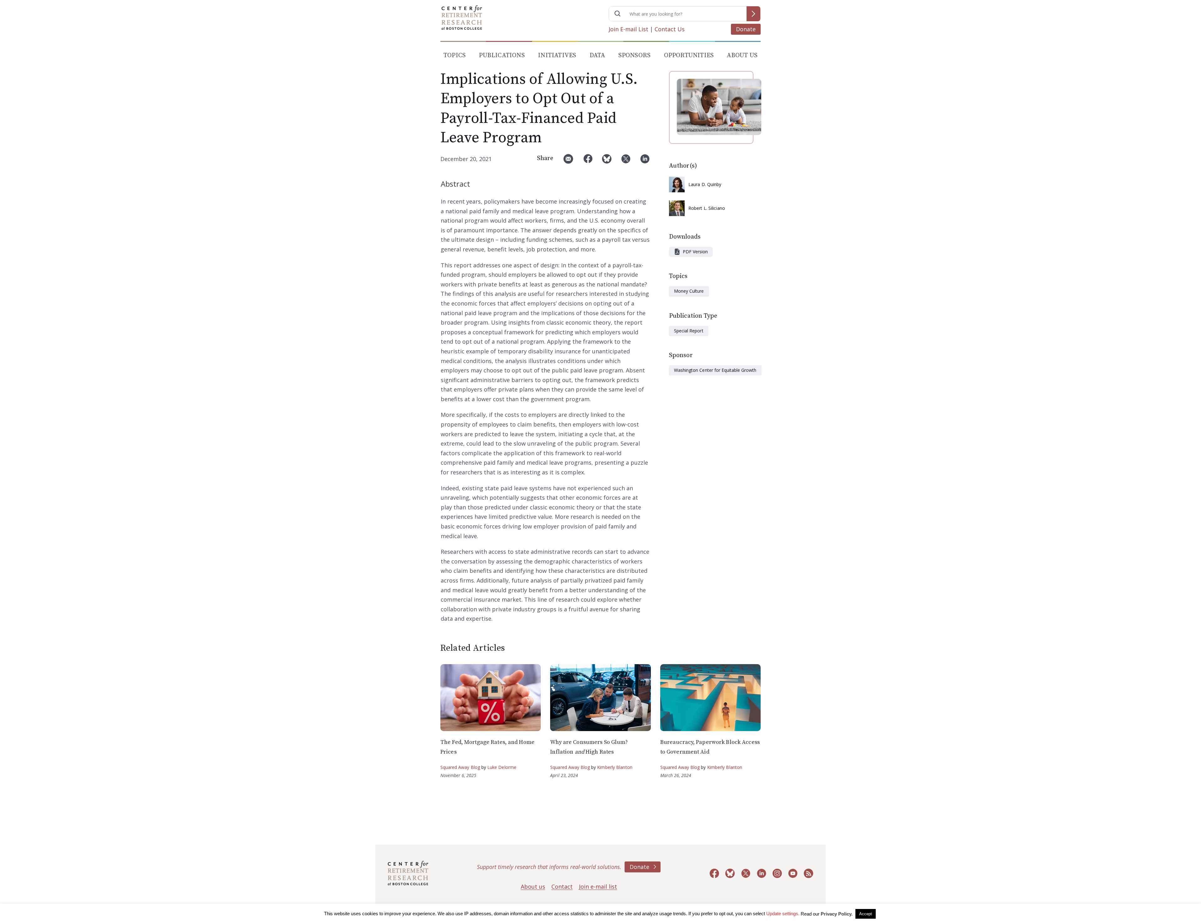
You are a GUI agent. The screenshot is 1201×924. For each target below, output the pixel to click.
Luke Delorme (501, 767)
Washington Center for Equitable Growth (715, 370)
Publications (501, 55)
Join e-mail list (598, 886)
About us (533, 886)
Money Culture (689, 291)
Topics (454, 55)
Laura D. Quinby (705, 184)
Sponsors (634, 55)
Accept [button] (865, 913)
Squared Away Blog (460, 767)
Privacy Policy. (837, 913)
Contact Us (670, 29)
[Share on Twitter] (626, 161)
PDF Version (695, 252)
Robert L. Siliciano (706, 208)
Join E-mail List (628, 29)
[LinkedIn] (645, 161)
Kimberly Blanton (614, 767)
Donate (746, 29)
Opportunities (689, 55)
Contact (562, 886)
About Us (742, 55)
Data (597, 55)
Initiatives (557, 55)
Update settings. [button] (782, 913)
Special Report (688, 331)
